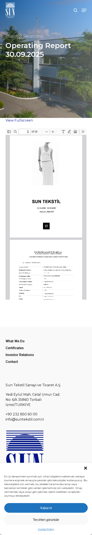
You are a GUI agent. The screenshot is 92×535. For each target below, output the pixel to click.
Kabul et (46, 508)
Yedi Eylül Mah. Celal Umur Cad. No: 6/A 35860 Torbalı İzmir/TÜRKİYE (33, 399)
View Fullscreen (19, 120)
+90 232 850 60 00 (21, 414)
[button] (85, 468)
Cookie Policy (46, 529)
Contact (12, 362)
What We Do (15, 341)
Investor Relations (24, 36)
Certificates (15, 348)
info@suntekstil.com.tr (25, 419)
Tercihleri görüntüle (46, 519)
